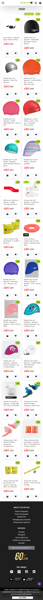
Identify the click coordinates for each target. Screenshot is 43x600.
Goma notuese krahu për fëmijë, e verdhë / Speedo (11, 241)
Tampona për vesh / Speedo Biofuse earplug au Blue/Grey (32, 404)
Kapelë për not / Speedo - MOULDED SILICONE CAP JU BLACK (31, 41)
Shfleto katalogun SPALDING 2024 (21, 548)
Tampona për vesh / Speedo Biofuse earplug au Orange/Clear (10, 443)
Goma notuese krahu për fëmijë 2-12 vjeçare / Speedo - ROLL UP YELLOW (10, 484)
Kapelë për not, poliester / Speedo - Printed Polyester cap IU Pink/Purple (11, 364)
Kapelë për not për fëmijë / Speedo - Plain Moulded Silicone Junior (11, 163)
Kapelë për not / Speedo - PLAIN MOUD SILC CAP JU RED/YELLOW (32, 81)
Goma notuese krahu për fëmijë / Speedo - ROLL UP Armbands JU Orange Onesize (32, 443)
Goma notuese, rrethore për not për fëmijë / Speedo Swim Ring (32, 242)
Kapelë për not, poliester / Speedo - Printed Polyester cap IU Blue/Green (31, 323)
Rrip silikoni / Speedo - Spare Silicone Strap (11, 39)
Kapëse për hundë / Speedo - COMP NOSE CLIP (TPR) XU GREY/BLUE (32, 364)
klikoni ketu (35, 592)
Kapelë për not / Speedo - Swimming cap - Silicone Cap (10, 282)
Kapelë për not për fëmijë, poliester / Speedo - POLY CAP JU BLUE (32, 283)
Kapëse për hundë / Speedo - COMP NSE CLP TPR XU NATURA (11, 404)
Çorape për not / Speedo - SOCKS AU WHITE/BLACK (31, 202)
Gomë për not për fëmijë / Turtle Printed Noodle (32, 483)
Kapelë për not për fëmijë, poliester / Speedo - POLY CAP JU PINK (11, 323)
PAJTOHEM (22, 598)
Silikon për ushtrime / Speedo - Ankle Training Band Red (11, 202)
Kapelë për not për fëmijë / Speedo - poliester (31, 162)
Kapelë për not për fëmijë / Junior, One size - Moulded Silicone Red (31, 122)
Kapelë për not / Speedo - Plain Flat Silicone (10, 80)
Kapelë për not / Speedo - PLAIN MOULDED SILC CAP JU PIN (11, 122)
